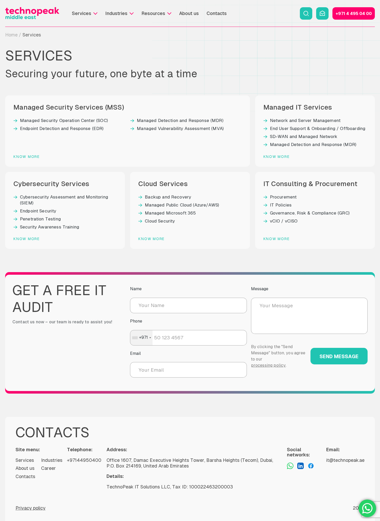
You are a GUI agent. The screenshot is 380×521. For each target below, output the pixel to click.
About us (189, 13)
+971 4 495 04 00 (354, 13)
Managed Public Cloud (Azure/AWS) (182, 205)
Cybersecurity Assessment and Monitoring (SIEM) (64, 200)
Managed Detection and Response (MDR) (180, 120)
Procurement (283, 197)
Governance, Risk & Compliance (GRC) (309, 213)
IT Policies (281, 205)
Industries (116, 13)
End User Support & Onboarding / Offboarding (317, 128)
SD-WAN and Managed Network (304, 136)
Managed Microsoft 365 (170, 213)
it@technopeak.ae (345, 460)
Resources (153, 13)
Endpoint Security (38, 211)
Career (48, 468)
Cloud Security (160, 221)
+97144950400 (84, 460)
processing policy (268, 365)
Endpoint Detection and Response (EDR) (62, 128)
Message (259, 289)
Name (136, 289)
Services (81, 13)
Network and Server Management (305, 120)
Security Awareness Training (49, 227)
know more (26, 156)
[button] (306, 13)
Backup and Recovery (168, 197)
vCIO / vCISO (284, 221)
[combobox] (141, 337)
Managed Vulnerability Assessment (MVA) (180, 128)
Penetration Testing (40, 219)
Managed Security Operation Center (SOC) (64, 120)
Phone (136, 321)
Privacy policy (30, 508)
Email (135, 353)
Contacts (217, 13)
